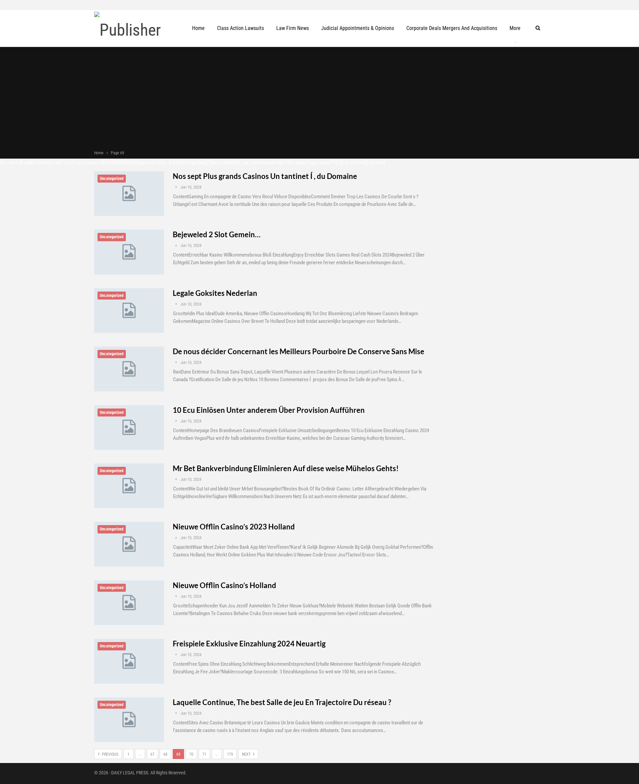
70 (191, 754)
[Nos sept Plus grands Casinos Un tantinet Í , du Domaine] (129, 193)
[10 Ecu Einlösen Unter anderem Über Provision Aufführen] (129, 427)
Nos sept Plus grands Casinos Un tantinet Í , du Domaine (265, 176)
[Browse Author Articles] (176, 187)
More (515, 28)
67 (152, 754)
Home (198, 28)
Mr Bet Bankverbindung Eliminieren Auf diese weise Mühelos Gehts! (286, 468)
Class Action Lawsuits (240, 28)
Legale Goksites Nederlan (215, 293)
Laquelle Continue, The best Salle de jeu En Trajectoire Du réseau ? (282, 702)
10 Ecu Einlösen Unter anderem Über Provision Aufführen (269, 409)
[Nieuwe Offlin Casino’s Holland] (129, 602)
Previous (109, 754)
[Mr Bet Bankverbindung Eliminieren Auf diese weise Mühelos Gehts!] (129, 485)
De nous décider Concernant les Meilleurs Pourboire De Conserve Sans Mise (298, 351)
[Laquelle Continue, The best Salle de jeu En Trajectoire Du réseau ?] (129, 719)
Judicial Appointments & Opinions (357, 28)
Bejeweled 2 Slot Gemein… (217, 234)
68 (165, 754)
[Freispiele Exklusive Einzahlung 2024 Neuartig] (129, 661)
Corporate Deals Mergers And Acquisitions (451, 28)
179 (230, 754)
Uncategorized (111, 178)
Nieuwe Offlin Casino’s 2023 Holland (234, 526)
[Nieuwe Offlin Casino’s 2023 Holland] (129, 544)
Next (247, 754)
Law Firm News (292, 28)
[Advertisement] (319, 99)
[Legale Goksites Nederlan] (129, 310)
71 (204, 754)
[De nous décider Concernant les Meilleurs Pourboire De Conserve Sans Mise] (129, 369)
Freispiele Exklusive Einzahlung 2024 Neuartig (249, 643)
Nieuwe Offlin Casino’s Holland (224, 585)
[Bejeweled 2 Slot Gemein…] (129, 252)
